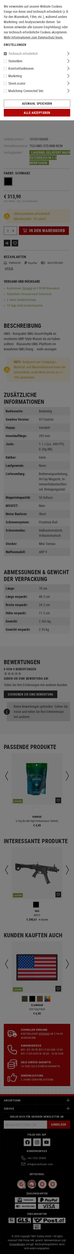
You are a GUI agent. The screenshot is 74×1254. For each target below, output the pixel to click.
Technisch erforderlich (23, 53)
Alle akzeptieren (37, 113)
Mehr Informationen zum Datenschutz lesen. (33, 37)
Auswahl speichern (37, 103)
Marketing (15, 76)
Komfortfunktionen (21, 68)
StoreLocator (16, 83)
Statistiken (15, 61)
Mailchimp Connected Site (25, 90)
